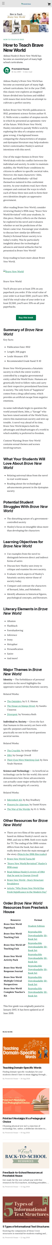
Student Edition (36, 926)
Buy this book (26, 317)
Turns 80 (21, 858)
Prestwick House (20, 69)
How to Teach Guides (13, 39)
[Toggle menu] (3, 3)
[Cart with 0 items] (49, 4)
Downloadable (35, 935)
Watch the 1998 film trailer (32, 854)
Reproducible (35, 931)
